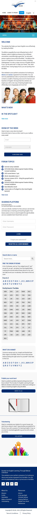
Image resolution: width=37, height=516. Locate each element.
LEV (17, 291)
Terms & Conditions (12, 513)
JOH (17, 320)
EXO (11, 291)
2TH (17, 327)
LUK (11, 320)
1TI (23, 327)
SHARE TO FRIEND (12, 12)
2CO (11, 324)
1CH (17, 299)
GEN (5, 291)
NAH (23, 313)
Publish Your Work (23, 501)
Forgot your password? (18, 240)
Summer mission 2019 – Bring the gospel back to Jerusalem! (19, 179)
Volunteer (18, 436)
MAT (29, 317)
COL (5, 327)
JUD (29, 335)
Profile (3, 495)
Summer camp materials (12, 167)
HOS (17, 309)
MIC (17, 313)
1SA (23, 295)
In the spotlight (22, 495)
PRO (29, 302)
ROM (29, 320)
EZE (5, 309)
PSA (23, 302)
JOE (23, 309)
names (11, 75)
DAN (11, 309)
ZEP (5, 317)
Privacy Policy (27, 513)
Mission (4, 493)
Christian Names (23, 497)
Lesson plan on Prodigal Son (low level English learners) (18, 190)
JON (11, 313)
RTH (17, 295)
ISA (17, 306)
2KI (11, 299)
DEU (29, 291)
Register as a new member (18, 244)
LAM (29, 306)
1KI (5, 299)
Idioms (20, 493)
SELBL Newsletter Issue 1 (12, 176)
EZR (29, 299)
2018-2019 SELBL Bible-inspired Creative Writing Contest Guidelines (19, 183)
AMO (29, 309)
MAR (5, 320)
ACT (23, 320)
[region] (18, 24)
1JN (11, 335)
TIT (5, 331)
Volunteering (5, 501)
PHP (29, 324)
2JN (17, 335)
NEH (5, 302)
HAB (29, 313)
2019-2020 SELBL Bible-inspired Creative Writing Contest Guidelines (19, 170)
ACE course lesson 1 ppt (12, 173)
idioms (4, 75)
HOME (4, 12)
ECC (5, 306)
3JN (23, 335)
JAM (23, 331)
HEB (17, 331)
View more (5, 118)
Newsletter (5, 497)
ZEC (17, 317)
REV (5, 338)
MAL (23, 317)
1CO (5, 324)
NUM (23, 291)
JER (23, 306)
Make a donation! (7, 499)
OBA (5, 313)
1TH (11, 327)
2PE (5, 335)
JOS (5, 295)
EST (11, 302)
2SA (29, 295)
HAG (11, 317)
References (21, 503)
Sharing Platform (23, 499)
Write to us (18, 391)
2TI (29, 327)
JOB (17, 302)
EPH (23, 324)
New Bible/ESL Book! (11, 187)
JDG (11, 295)
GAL (17, 324)
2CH (23, 299)
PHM (11, 331)
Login (21, 12)
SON (11, 306)
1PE (29, 331)
